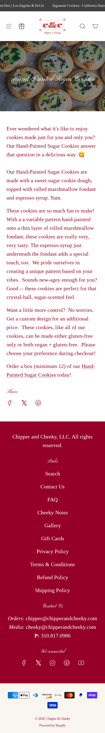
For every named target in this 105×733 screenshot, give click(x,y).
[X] (38, 662)
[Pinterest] (66, 662)
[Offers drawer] (21, 26)
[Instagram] (52, 662)
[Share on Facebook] (9, 404)
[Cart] (95, 26)
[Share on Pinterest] (38, 404)
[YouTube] (81, 662)
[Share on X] (24, 404)
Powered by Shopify (52, 725)
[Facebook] (24, 662)
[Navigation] (8, 26)
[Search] (82, 26)
